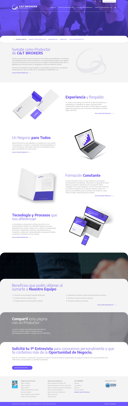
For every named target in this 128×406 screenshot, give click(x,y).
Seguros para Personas (66, 7)
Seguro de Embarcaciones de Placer (30, 394)
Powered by (107, 404)
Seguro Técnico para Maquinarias (56, 392)
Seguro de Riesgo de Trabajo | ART (57, 383)
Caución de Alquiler (26, 392)
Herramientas (53, 39)
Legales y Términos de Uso (34, 404)
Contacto (76, 387)
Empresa (53, 7)
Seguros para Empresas (84, 7)
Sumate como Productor (103, 7)
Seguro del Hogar (25, 385)
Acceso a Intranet (79, 390)
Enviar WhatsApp (21, 367)
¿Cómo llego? (77, 385)
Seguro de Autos (25, 383)
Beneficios (63, 39)
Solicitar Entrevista (76, 39)
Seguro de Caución (53, 394)
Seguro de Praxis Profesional (28, 396)
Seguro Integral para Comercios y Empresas (59, 385)
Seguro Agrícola (52, 396)
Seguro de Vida (25, 387)
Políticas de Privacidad (49, 404)
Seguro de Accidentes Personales (29, 390)
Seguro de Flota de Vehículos (55, 390)
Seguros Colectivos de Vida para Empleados (59, 387)
